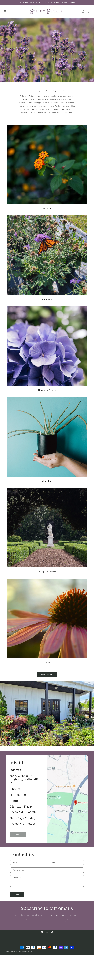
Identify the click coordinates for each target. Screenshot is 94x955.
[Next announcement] (89, 2)
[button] (4, 11)
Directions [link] (18, 834)
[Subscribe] (65, 922)
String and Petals (16, 951)
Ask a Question (47, 674)
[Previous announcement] (4, 2)
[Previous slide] (41, 748)
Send (17, 894)
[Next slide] (52, 748)
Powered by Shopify (28, 951)
